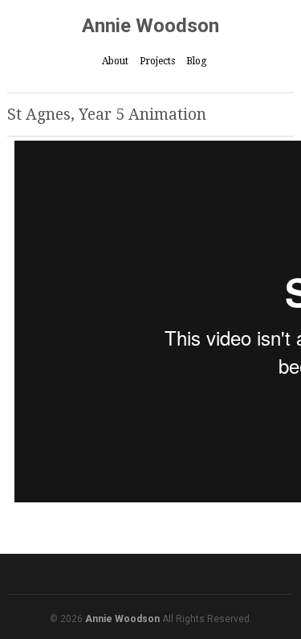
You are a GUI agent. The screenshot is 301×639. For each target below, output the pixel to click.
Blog (196, 61)
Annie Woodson (150, 25)
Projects (157, 61)
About (115, 61)
